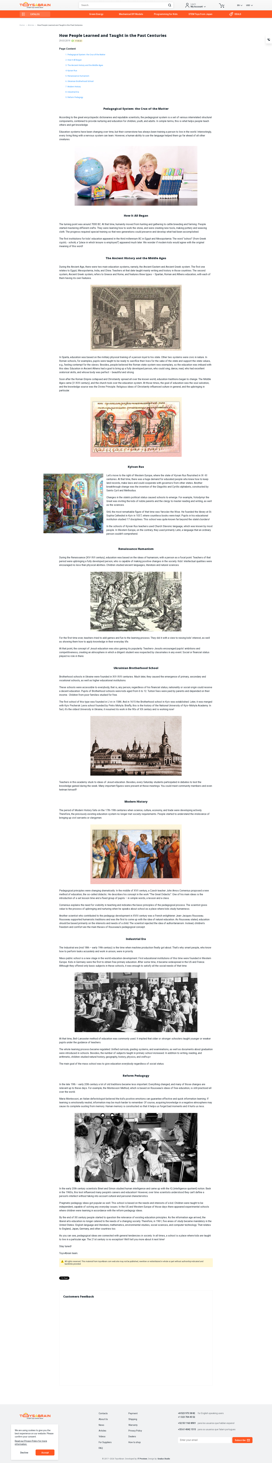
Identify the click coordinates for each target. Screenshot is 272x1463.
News (101, 1425)
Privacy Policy (135, 1430)
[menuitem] (96, 14)
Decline (24, 1452)
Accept (45, 1452)
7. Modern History (73, 87)
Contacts (103, 1413)
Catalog (35, 14)
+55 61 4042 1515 (187, 1429)
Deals (238, 14)
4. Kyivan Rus (71, 71)
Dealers (132, 1436)
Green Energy (96, 14)
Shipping (132, 1419)
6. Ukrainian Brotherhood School (79, 81)
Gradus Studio (164, 1459)
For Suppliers (105, 1442)
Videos (102, 1436)
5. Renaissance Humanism (77, 76)
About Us (103, 1419)
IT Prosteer (142, 1459)
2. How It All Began (73, 60)
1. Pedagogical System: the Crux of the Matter (85, 55)
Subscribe (240, 1440)
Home (22, 25)
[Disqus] (136, 1341)
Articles (31, 25)
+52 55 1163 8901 (187, 1423)
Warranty (133, 1425)
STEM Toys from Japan (200, 14)
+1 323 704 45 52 (186, 1417)
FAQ (101, 1448)
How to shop (134, 1442)
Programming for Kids (166, 14)
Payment (133, 1413)
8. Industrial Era (72, 92)
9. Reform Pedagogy (74, 97)
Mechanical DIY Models (131, 14)
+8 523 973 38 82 (186, 1413)
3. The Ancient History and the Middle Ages (84, 65)
